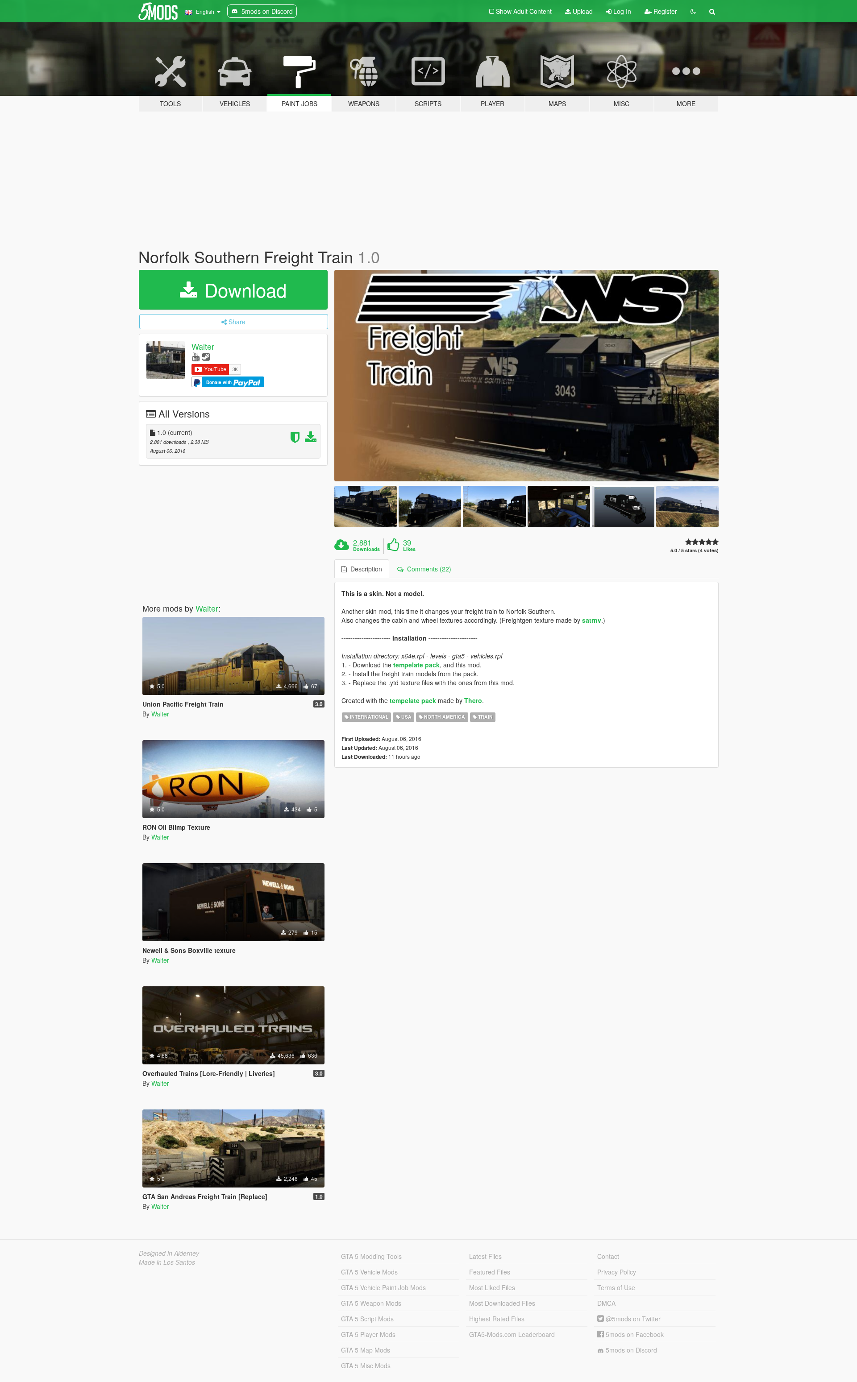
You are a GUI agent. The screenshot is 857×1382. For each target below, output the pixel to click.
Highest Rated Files (496, 1318)
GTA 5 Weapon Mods (371, 1303)
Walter (202, 346)
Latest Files (485, 1256)
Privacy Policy (616, 1271)
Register (664, 11)
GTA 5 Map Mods (365, 1349)
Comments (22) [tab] (427, 568)
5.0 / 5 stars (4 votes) (694, 550)
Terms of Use (616, 1287)
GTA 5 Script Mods (367, 1318)
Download (243, 289)
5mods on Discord (630, 1349)
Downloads (366, 549)
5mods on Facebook (634, 1334)
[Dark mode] (693, 11)
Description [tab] (364, 568)
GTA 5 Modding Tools (371, 1256)
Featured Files (489, 1271)
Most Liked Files (492, 1287)
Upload (582, 11)
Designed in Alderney (169, 1253)
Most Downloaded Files (502, 1303)
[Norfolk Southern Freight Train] (526, 375)
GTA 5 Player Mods (368, 1334)
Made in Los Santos (167, 1262)
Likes (409, 549)
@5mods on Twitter (632, 1318)
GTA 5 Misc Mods (366, 1365)
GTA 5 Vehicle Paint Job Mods (383, 1287)
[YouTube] (195, 356)
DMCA (606, 1303)
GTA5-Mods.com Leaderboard (512, 1334)
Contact (608, 1256)
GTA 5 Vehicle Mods (369, 1271)
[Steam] (206, 356)
